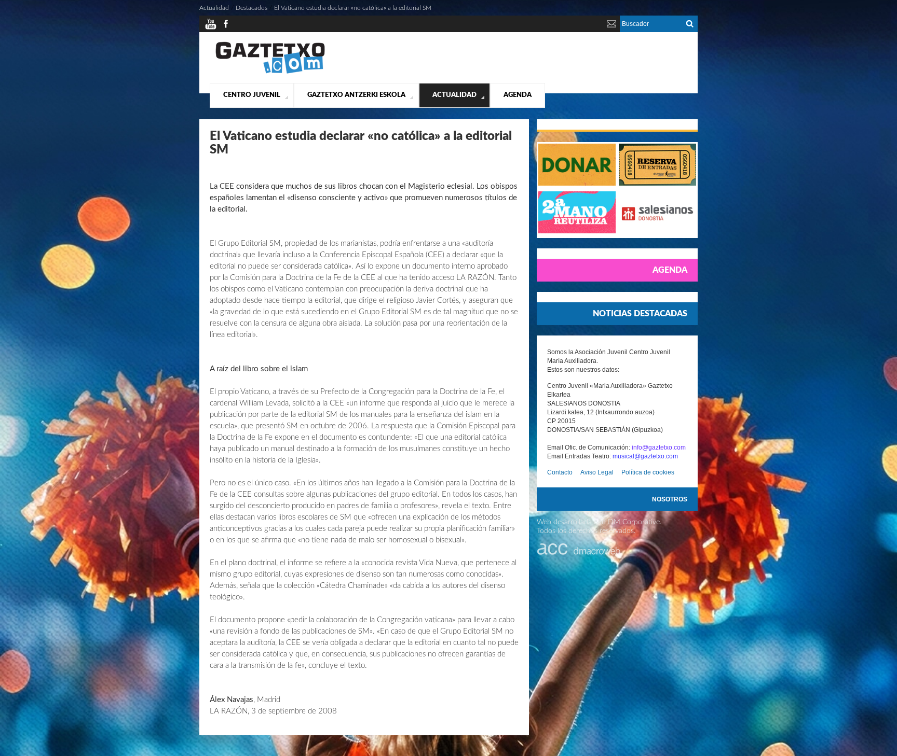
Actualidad (454, 95)
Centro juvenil (251, 95)
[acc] (579, 553)
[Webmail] (611, 28)
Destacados (251, 8)
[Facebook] (226, 28)
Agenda (518, 95)
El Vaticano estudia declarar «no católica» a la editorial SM (352, 8)
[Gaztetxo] (270, 72)
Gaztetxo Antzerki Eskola (356, 95)
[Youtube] (211, 28)
